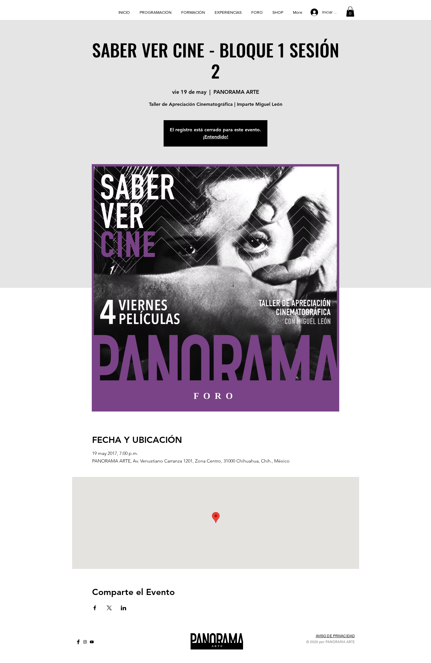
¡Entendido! (215, 137)
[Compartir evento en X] (109, 608)
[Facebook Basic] (78, 642)
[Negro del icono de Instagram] (85, 642)
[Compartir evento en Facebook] (95, 608)
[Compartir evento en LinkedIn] (123, 608)
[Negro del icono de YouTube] (91, 642)
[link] (350, 11)
